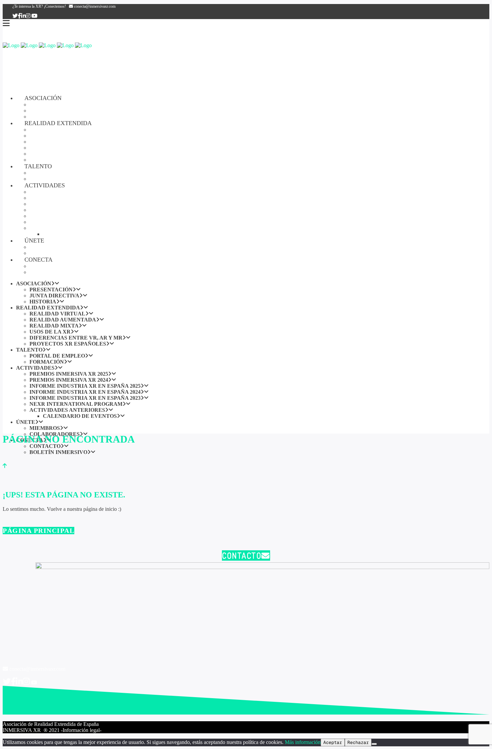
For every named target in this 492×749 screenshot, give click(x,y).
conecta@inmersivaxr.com (94, 6)
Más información (303, 742)
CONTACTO (241, 555)
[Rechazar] (374, 744)
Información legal (81, 730)
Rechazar (358, 742)
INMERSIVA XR (22, 730)
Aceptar (332, 742)
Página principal (38, 530)
